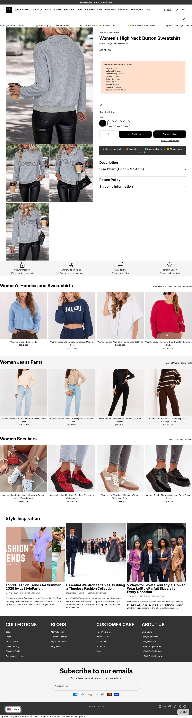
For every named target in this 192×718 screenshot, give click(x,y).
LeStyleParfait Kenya (151, 651)
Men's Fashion (57, 632)
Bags (8, 632)
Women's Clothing (14, 651)
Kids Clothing (12, 641)
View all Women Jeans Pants (179, 363)
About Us (100, 646)
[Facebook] (160, 706)
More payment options (170, 141)
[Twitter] (179, 706)
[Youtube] (169, 706)
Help (98, 651)
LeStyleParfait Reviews (152, 656)
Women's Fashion (59, 636)
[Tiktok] (175, 706)
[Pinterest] (184, 706)
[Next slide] (43, 316)
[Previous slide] (4, 316)
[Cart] (183, 10)
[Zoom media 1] (49, 85)
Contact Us (101, 641)
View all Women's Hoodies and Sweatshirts (172, 286)
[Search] (184, 19)
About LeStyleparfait (151, 646)
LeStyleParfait (17, 706)
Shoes (8, 636)
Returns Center (103, 636)
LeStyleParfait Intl (150, 641)
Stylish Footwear (58, 641)
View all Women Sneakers (180, 439)
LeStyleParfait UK (150, 636)
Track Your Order (104, 632)
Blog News (56, 646)
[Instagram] (165, 706)
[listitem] (147, 10)
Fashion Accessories (15, 656)
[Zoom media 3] (71, 173)
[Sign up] (137, 686)
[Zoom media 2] (27, 173)
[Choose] (42, 334)
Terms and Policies (96, 706)
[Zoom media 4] (27, 232)
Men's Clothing (12, 646)
